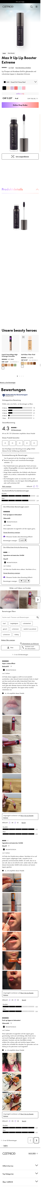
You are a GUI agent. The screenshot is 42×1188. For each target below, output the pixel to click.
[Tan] (31, 363)
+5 (3, 368)
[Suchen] (31, 6)
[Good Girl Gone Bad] (4, 88)
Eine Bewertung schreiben (23, 67)
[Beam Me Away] (12, 88)
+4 (22, 366)
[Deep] (34, 363)
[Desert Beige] (12, 365)
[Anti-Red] (15, 365)
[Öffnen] (36, 6)
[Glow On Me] (23, 88)
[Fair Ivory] (9, 365)
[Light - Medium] (22, 363)
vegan (4, 53)
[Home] (8, 6)
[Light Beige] (3, 365)
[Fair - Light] (25, 363)
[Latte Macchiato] (6, 365)
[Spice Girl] (16, 88)
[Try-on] (23, 337)
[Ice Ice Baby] (20, 88)
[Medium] (28, 363)
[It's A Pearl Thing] (8, 88)
